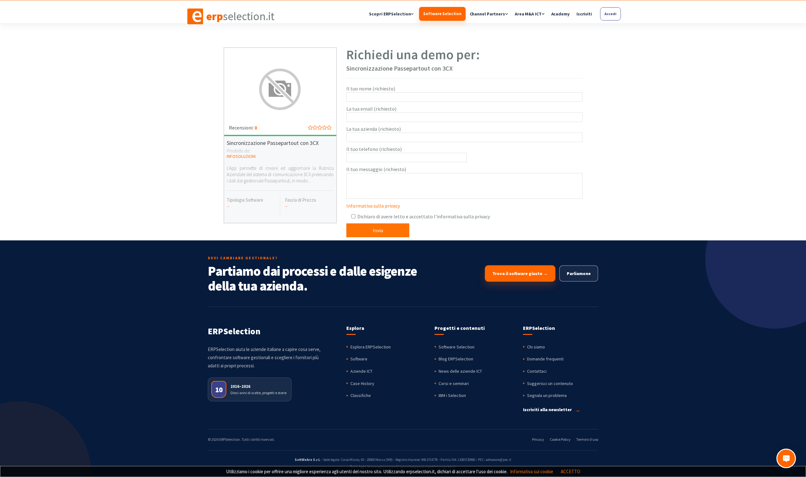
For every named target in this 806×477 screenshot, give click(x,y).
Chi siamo (536, 347)
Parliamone (579, 273)
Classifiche (360, 395)
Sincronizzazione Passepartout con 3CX (273, 143)
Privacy (538, 439)
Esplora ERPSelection (370, 347)
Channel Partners (487, 14)
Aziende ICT (361, 371)
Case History (362, 383)
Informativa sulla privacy (373, 206)
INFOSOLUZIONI (241, 156)
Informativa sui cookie (531, 471)
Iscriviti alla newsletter (552, 410)
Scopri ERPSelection (390, 14)
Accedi (610, 13)
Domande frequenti (545, 359)
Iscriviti (584, 14)
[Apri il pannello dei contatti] (786, 458)
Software (358, 359)
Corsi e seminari (454, 383)
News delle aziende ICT (460, 371)
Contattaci (537, 371)
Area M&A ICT (528, 14)
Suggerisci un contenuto (550, 383)
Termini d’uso (587, 439)
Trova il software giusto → (520, 273)
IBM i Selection (452, 395)
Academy (560, 14)
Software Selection (442, 13)
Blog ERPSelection (456, 359)
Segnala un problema (547, 395)
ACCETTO (570, 471)
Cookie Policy (560, 439)
